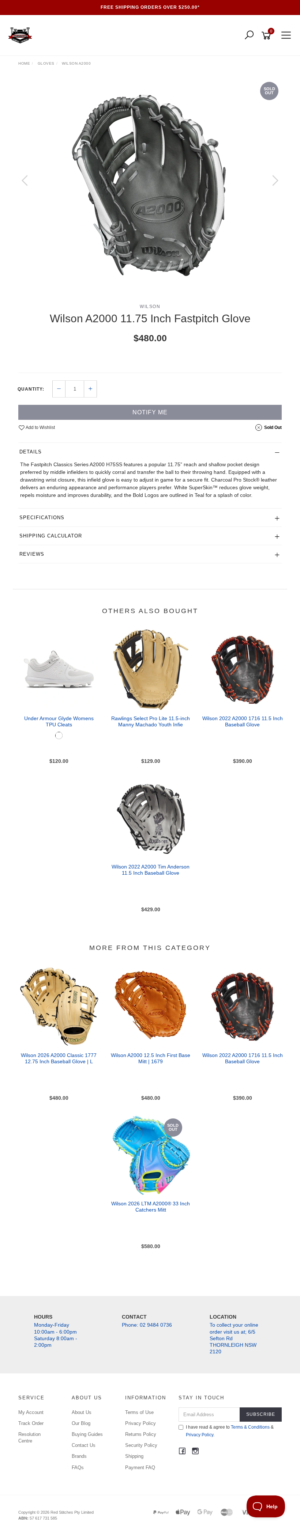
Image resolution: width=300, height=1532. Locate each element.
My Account (31, 1412)
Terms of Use (139, 1412)
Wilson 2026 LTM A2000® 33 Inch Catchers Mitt (150, 1207)
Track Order (31, 1423)
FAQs (78, 1467)
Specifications (41, 517)
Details (30, 452)
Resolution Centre (29, 1438)
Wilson (150, 306)
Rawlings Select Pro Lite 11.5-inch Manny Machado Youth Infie (150, 721)
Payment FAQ (140, 1467)
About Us (81, 1412)
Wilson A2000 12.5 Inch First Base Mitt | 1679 (150, 1058)
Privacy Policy (140, 1423)
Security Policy (141, 1445)
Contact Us (83, 1445)
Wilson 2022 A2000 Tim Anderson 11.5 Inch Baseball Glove (151, 870)
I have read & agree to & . (230, 1431)
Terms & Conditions (250, 1427)
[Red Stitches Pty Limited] (21, 35)
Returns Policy (140, 1434)
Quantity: (31, 389)
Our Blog (81, 1423)
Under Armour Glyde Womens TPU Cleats (59, 721)
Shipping (134, 1456)
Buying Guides (87, 1434)
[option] (150, 187)
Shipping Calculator (50, 536)
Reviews (31, 554)
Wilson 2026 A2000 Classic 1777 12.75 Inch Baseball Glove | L (59, 1058)
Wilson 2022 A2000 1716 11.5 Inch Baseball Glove (242, 721)
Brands (79, 1456)
